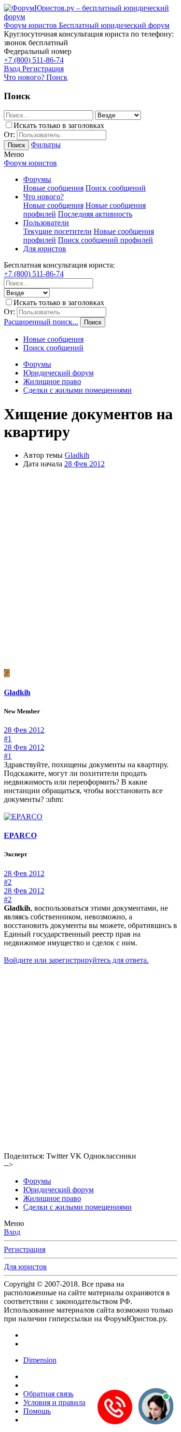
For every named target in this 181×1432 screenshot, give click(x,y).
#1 (8, 739)
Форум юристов (30, 163)
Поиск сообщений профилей (105, 240)
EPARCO (20, 835)
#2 (8, 882)
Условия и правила (54, 1402)
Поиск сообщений (115, 188)
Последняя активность (95, 214)
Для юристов (44, 249)
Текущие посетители (57, 231)
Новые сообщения (53, 188)
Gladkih (77, 455)
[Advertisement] (90, 570)
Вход (12, 1232)
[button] (14, 154)
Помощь (37, 1411)
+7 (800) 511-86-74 (34, 60)
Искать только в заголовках (59, 125)
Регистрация (24, 1249)
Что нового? (43, 197)
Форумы (37, 179)
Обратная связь (48, 1394)
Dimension (39, 1360)
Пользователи (46, 223)
